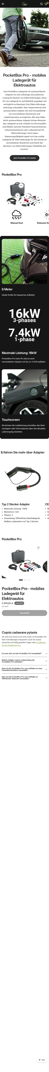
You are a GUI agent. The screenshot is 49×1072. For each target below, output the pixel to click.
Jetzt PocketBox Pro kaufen (24, 158)
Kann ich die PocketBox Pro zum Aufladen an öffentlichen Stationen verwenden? (20, 678)
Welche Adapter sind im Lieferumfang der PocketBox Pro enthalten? (18, 661)
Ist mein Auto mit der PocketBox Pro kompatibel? (21, 653)
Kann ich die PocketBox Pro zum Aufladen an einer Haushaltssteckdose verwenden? (22, 669)
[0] (45, 4)
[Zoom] (38, 547)
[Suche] (41, 4)
